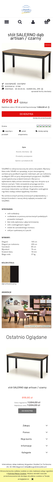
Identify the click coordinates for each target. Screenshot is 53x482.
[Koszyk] (46, 22)
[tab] (26, 147)
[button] (6, 22)
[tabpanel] (26, 248)
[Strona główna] (26, 9)
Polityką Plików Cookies (17, 474)
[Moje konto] (33, 22)
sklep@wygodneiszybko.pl (35, 467)
